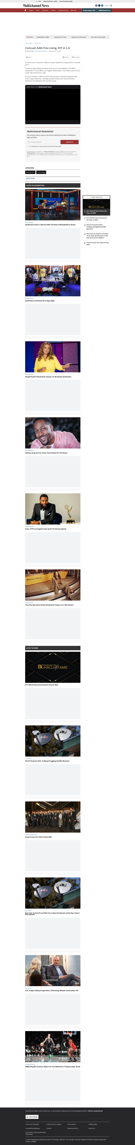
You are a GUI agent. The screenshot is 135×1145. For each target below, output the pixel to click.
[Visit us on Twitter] (99, 5)
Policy (53, 10)
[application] (52, 104)
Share (29, 57)
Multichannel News (66, 1)
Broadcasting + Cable (50, 1)
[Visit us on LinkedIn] (102, 5)
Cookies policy (92, 1124)
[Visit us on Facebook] (96, 5)
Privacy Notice (31, 153)
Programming (63, 10)
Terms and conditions (32, 1124)
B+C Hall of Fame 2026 (98, 37)
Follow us (67, 57)
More (73, 10)
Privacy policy (72, 1124)
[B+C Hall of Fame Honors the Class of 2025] (96, 207)
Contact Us (91, 1128)
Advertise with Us (73, 1128)
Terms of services (49, 151)
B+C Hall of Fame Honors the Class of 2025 (97, 212)
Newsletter (77, 57)
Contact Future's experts (54, 1124)
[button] (108, 5)
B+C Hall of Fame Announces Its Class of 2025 (97, 219)
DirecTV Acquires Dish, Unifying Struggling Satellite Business (96, 227)
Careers (49, 1128)
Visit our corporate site (95, 1111)
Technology (29, 43)
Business (45, 10)
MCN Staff (30, 51)
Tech (37, 10)
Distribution (37, 43)
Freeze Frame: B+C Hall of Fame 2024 (98, 243)
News (31, 10)
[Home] (25, 10)
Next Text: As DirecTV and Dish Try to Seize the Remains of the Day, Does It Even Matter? (97, 236)
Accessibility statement (33, 1128)
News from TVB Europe (79, 37)
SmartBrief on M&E (43, 37)
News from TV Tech (60, 37)
